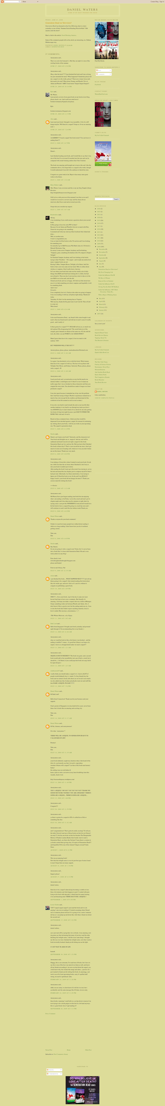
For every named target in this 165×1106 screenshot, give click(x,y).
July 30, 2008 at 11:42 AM (61, 823)
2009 (99, 244)
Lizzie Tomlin (55, 905)
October (101, 255)
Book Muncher (99, 380)
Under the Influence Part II (106, 284)
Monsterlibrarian (100, 370)
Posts (99, 70)
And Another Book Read (102, 372)
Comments (101, 74)
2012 (99, 235)
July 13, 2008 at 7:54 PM (61, 686)
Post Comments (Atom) (61, 1054)
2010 (99, 241)
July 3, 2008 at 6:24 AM (60, 309)
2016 (99, 229)
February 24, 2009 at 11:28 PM (63, 979)
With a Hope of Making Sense (107, 295)
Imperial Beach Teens (101, 333)
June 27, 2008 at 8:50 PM (61, 66)
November (102, 252)
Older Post (88, 1050)
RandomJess (54, 215)
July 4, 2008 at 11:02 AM (61, 353)
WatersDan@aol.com (101, 94)
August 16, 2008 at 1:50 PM (62, 866)
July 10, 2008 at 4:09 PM (61, 589)
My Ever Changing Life (105, 272)
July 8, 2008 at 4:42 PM (60, 511)
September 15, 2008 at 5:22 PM (64, 920)
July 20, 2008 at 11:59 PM (61, 809)
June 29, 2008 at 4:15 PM (61, 114)
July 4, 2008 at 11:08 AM (61, 371)
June (100, 267)
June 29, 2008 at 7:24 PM (61, 130)
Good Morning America (69, 35)
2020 (99, 217)
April (100, 301)
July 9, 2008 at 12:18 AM (61, 571)
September (102, 258)
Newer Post (48, 1050)
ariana (52, 576)
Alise (52, 119)
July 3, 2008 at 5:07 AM (60, 210)
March (101, 304)
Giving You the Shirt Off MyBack (108, 287)
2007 (99, 314)
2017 (99, 226)
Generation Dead (58, 46)
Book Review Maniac (101, 335)
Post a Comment (50, 1014)
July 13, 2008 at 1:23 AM (61, 666)
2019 (99, 220)
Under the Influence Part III (106, 275)
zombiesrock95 (55, 671)
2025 (99, 212)
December (102, 249)
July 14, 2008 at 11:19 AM (61, 753)
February (102, 307)
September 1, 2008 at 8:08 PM (63, 900)
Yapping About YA (100, 338)
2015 (99, 232)
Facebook (98, 84)
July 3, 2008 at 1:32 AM (60, 180)
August (101, 261)
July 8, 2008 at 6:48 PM (60, 538)
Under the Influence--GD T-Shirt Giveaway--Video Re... (108, 291)
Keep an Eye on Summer (105, 281)
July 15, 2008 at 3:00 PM (61, 798)
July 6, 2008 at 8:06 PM (60, 454)
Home (68, 1050)
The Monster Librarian (102, 340)
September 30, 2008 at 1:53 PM (64, 954)
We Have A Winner (104, 278)
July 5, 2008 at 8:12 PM (60, 429)
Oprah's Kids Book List (102, 352)
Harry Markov (55, 185)
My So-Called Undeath (102, 135)
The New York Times (101, 362)
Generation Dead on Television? (108, 269)
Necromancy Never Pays (102, 367)
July (100, 264)
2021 (99, 214)
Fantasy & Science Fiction (103, 364)
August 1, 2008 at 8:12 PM (61, 850)
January (101, 310)
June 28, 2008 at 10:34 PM (61, 86)
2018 (99, 223)
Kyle (52, 92)
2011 (99, 238)
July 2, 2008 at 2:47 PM (60, 143)
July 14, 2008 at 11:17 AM (61, 718)
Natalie (53, 434)
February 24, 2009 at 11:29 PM (63, 993)
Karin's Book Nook (100, 375)
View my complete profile (104, 398)
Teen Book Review (100, 382)
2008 (99, 247)
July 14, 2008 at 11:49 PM (61, 782)
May (100, 298)
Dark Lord (54, 623)
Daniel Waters (82, 9)
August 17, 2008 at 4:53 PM (62, 877)
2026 (99, 209)
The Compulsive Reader (102, 377)
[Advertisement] (68, 1031)
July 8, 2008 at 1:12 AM (60, 488)
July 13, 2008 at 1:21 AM (61, 648)
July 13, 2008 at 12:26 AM (61, 632)
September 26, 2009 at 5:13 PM (64, 1009)
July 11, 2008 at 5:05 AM (61, 618)
